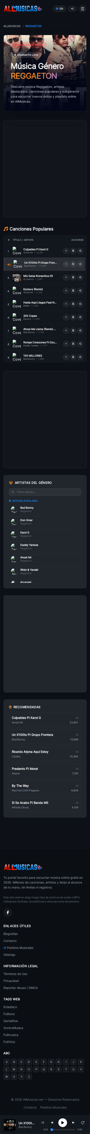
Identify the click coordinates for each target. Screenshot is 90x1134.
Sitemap (9, 954)
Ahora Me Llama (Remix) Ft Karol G (40, 329)
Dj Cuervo (28, 279)
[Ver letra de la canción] (73, 251)
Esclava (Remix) (33, 289)
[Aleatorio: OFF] (42, 1122)
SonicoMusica (13, 1028)
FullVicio (9, 1042)
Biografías (10, 934)
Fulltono (9, 1014)
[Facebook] (7, 912)
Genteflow (10, 1021)
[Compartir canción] (80, 251)
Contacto (10, 941)
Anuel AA (28, 252)
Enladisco (10, 1007)
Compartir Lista (27, 55)
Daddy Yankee (30, 345)
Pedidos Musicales (20, 948)
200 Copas (30, 315)
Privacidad (11, 981)
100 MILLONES (32, 355)
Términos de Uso (15, 974)
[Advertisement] (45, 188)
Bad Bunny (30, 265)
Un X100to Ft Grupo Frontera (40, 262)
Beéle (26, 305)
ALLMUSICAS (12, 26)
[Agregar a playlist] (66, 251)
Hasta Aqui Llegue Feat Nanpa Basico (40, 302)
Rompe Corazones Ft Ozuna (40, 342)
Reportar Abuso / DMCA (20, 988)
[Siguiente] (73, 1122)
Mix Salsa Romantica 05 (38, 276)
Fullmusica (10, 1035)
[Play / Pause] (62, 1122)
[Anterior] (52, 1122)
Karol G (27, 319)
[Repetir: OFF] (82, 1122)
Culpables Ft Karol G (35, 249)
